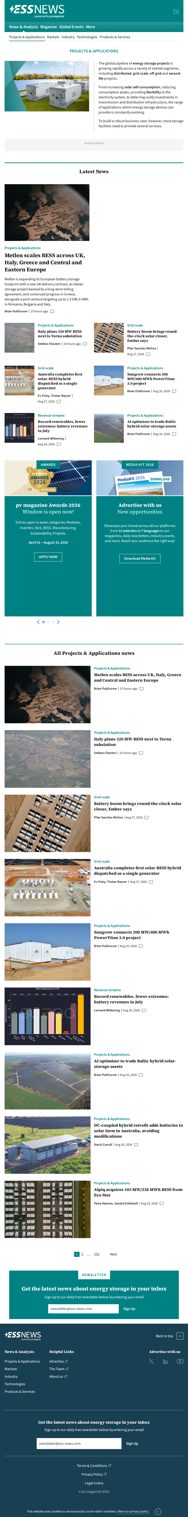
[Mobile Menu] (176, 12)
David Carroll (103, 1144)
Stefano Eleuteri (49, 344)
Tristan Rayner (61, 396)
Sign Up (129, 1308)
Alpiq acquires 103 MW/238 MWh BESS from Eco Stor (138, 1192)
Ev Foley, (44, 396)
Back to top (164, 1336)
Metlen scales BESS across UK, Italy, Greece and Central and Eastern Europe (45, 262)
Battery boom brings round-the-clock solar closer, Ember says (152, 336)
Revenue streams (51, 415)
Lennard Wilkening (51, 438)
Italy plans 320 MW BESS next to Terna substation (60, 333)
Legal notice (94, 1483)
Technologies (87, 37)
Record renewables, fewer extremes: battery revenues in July (63, 426)
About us (56, 1376)
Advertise (56, 1361)
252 (97, 1254)
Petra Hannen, (104, 1203)
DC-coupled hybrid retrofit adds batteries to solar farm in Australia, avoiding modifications (138, 1131)
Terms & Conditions (92, 1465)
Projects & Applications (27, 37)
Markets (53, 37)
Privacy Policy (92, 1474)
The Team (56, 1368)
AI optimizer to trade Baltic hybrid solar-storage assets (151, 423)
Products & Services (115, 37)
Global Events (71, 27)
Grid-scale (135, 325)
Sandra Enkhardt (126, 1203)
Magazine (48, 27)
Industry (68, 37)
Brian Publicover (16, 311)
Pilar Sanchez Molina (141, 348)
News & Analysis (23, 27)
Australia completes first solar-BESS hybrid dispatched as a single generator (60, 381)
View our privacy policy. (133, 1511)
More (90, 27)
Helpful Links (61, 1351)
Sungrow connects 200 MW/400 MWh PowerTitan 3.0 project (151, 379)
